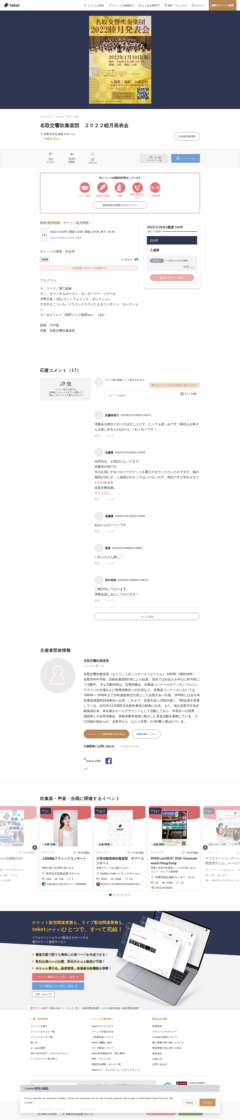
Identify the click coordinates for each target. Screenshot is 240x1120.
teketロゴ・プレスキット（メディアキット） (116, 1069)
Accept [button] (207, 1102)
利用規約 (157, 1026)
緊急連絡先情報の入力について (120, 205)
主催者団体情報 (187, 136)
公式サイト (92, 762)
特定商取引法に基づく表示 (167, 1047)
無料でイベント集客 (223, 5)
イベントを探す (39, 1026)
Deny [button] (189, 1102)
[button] (110, 895)
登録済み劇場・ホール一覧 (106, 1064)
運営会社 (157, 1053)
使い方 (34, 1042)
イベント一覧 (71, 1008)
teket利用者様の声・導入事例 (108, 1053)
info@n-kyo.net (129, 746)
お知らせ (157, 1058)
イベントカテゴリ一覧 (42, 1031)
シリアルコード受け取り (43, 1058)
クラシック (46, 116)
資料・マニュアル (101, 1058)
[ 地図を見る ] (52, 138)
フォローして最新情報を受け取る (106, 733)
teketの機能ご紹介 (101, 1042)
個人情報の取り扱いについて (168, 1042)
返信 (97, 435)
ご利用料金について (102, 1036)
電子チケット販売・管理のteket (45, 1008)
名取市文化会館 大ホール (79, 1113)
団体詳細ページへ (146, 733)
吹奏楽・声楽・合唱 (67, 116)
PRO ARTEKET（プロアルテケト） (50, 1053)
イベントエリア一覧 (41, 1036)
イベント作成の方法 (102, 1031)
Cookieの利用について (164, 1036)
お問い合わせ (159, 1064)
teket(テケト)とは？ (102, 1026)
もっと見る (147, 616)
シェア (110, 435)
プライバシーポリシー (164, 1031)
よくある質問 (37, 1047)
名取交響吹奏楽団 (96, 660)
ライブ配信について (102, 1047)
